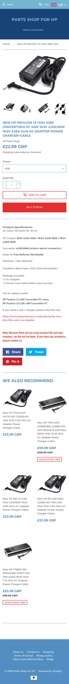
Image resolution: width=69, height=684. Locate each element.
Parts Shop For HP (34, 19)
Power (7, 161)
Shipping (8, 152)
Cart (46, 4)
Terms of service (23, 655)
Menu (10, 4)
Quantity (8, 177)
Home (6, 43)
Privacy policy (44, 655)
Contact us (33, 651)
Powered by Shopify (50, 671)
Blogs (50, 659)
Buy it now (34, 207)
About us (18, 651)
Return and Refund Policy (28, 659)
